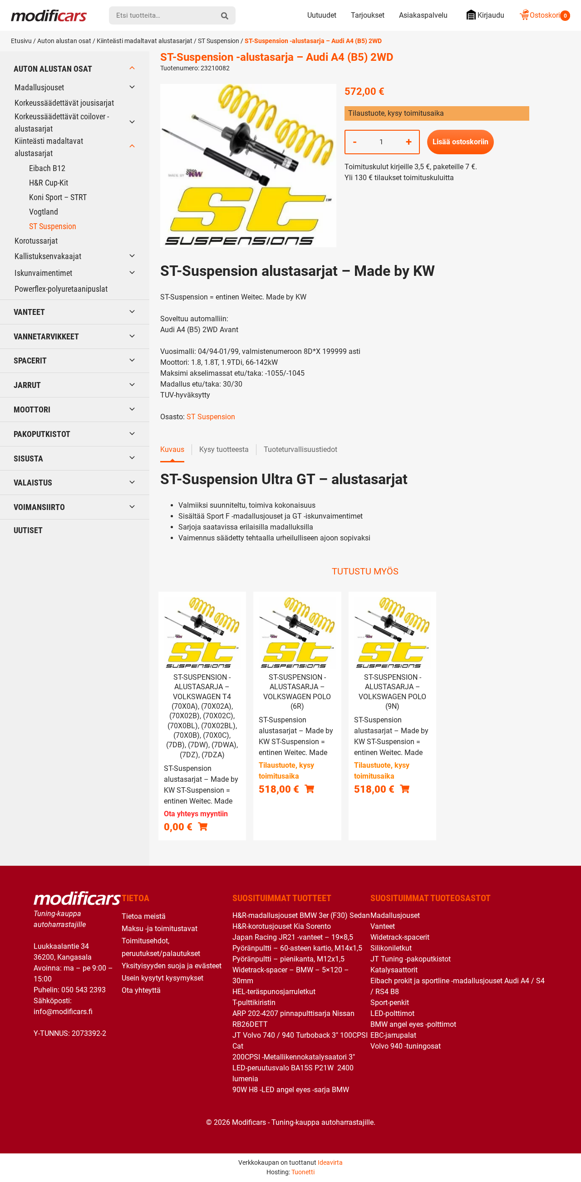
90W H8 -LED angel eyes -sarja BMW (290, 1089)
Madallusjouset (39, 87)
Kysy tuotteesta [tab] (224, 449)
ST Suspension (218, 40)
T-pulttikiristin (254, 1002)
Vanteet (29, 312)
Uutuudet (321, 15)
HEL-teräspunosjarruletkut (273, 991)
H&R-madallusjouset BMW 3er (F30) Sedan (301, 915)
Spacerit (30, 360)
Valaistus (33, 482)
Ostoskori (548, 15)
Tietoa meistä (144, 916)
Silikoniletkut (391, 948)
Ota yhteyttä (141, 990)
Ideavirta (330, 1162)
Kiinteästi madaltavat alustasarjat (144, 40)
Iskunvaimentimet (43, 273)
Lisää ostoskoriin (460, 141)
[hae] (225, 15)
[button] (309, 788)
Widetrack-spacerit (399, 937)
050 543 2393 (83, 990)
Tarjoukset (367, 15)
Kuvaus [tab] (172, 449)
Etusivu (21, 40)
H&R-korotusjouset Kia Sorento (281, 926)
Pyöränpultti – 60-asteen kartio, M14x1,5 (297, 948)
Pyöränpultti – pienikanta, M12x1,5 (288, 959)
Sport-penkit (389, 1002)
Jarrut (27, 385)
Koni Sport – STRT (58, 197)
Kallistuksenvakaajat (48, 256)
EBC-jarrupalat (393, 1035)
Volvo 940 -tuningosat (405, 1046)
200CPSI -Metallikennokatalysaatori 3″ (293, 1057)
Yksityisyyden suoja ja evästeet (172, 965)
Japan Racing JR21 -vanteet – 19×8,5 (292, 937)
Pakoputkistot (42, 434)
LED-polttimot (392, 1013)
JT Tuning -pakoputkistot (410, 959)
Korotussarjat (36, 240)
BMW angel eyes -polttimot (413, 1024)
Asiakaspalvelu (423, 15)
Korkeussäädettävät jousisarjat (64, 103)
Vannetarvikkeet (46, 336)
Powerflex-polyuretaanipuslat (61, 289)
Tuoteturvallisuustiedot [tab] (300, 449)
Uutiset (28, 530)
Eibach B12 (47, 168)
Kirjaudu (491, 15)
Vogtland (43, 211)
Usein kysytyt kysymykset (162, 978)
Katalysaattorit (394, 970)
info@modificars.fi (63, 1011)
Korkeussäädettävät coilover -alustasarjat (62, 122)
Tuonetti (303, 1172)
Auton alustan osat (64, 40)
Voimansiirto (39, 507)
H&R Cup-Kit (48, 182)
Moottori (32, 409)
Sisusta (28, 458)
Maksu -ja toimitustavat (159, 928)
